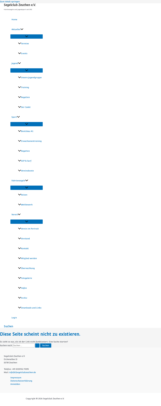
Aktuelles (16, 29)
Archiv (24, 298)
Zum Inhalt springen (10, 1)
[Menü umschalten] (26, 36)
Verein (15, 214)
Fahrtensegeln (18, 180)
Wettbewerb (27, 204)
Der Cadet (26, 107)
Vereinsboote (27, 171)
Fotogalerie (26, 278)
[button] (21, 29)
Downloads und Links (31, 308)
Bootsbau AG (27, 131)
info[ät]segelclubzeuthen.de (22, 372)
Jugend (15, 63)
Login (14, 317)
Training (25, 87)
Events (24, 53)
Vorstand (25, 238)
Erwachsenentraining (31, 141)
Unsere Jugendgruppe (31, 77)
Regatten (25, 97)
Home (14, 19)
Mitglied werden (29, 258)
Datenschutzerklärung (21, 381)
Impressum (15, 377)
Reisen (24, 195)
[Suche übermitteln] (37, 345)
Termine (25, 43)
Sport (14, 117)
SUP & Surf (26, 161)
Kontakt (25, 248)
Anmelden (15, 384)
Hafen (24, 288)
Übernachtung (28, 268)
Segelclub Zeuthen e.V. (20, 5)
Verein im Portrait (30, 229)
